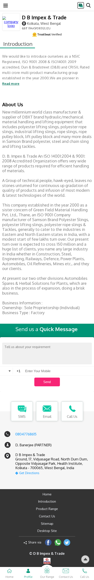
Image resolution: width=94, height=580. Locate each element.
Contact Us (47, 516)
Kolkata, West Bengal (44, 23)
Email (47, 416)
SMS (22, 416)
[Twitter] (67, 542)
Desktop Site (47, 531)
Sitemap (47, 524)
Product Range (47, 509)
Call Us (72, 416)
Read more (10, 83)
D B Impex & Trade (44, 17)
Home (47, 494)
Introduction (47, 501)
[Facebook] (48, 542)
